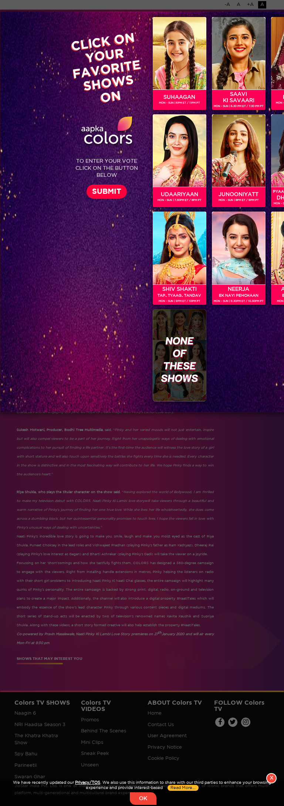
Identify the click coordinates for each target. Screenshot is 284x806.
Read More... (183, 788)
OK (143, 798)
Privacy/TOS (87, 783)
